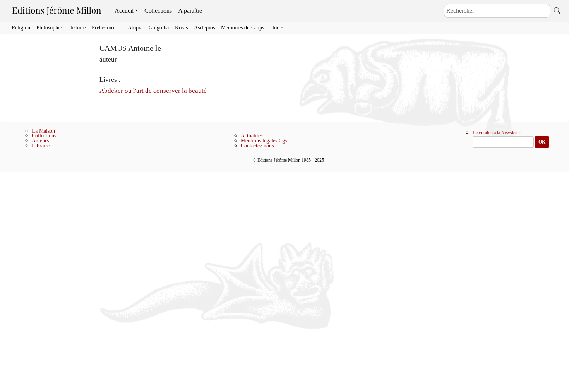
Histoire (77, 28)
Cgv (283, 141)
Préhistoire (103, 28)
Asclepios (204, 28)
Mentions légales (259, 141)
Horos (276, 28)
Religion (21, 28)
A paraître (190, 10)
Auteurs (40, 141)
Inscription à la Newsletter (497, 133)
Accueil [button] (124, 10)
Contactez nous (257, 146)
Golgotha (159, 28)
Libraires (41, 146)
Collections (158, 10)
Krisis (181, 28)
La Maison (43, 131)
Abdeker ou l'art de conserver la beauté (153, 90)
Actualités (251, 136)
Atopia (135, 28)
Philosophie (49, 28)
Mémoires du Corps (242, 28)
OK (541, 142)
